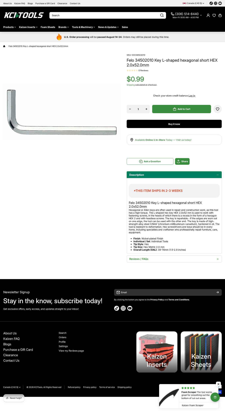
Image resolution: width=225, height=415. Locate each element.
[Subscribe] (217, 292)
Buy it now (174, 124)
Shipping (131, 85)
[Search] (162, 15)
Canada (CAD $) (10, 387)
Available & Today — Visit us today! (163, 139)
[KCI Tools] (23, 15)
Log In (191, 95)
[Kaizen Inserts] (156, 352)
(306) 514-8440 (187, 14)
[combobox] (107, 15)
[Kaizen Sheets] (201, 352)
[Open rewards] (215, 397)
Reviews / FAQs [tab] (138, 259)
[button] (220, 15)
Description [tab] (136, 174)
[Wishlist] (214, 15)
